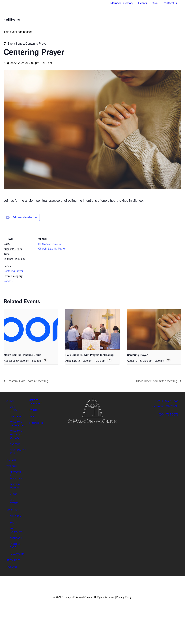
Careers (15, 444)
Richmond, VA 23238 (164, 406)
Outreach (16, 538)
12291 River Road (166, 401)
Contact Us (170, 3)
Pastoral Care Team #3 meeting (27, 381)
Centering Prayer (13, 271)
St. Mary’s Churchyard (17, 424)
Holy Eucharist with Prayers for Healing (89, 355)
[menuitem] (123, 3)
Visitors (32, 24)
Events (142, 3)
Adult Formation (16, 530)
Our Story (13, 408)
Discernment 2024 (18, 452)
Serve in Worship (15, 486)
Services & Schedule (16, 475)
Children (15, 516)
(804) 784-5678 (168, 414)
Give (155, 3)
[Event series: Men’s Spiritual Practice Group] (45, 360)
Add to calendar (22, 217)
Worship (51, 24)
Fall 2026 (12, 567)
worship (8, 281)
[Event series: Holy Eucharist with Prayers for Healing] (109, 360)
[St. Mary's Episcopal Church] (91, 24)
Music (13, 494)
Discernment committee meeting (157, 381)
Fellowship (17, 554)
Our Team (15, 416)
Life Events (14, 502)
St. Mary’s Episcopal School (16, 434)
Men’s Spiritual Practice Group (22, 355)
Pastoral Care (15, 546)
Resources (155, 24)
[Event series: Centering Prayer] (168, 360)
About (14, 24)
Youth (13, 522)
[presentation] (31, 329)
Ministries (130, 24)
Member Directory (121, 3)
